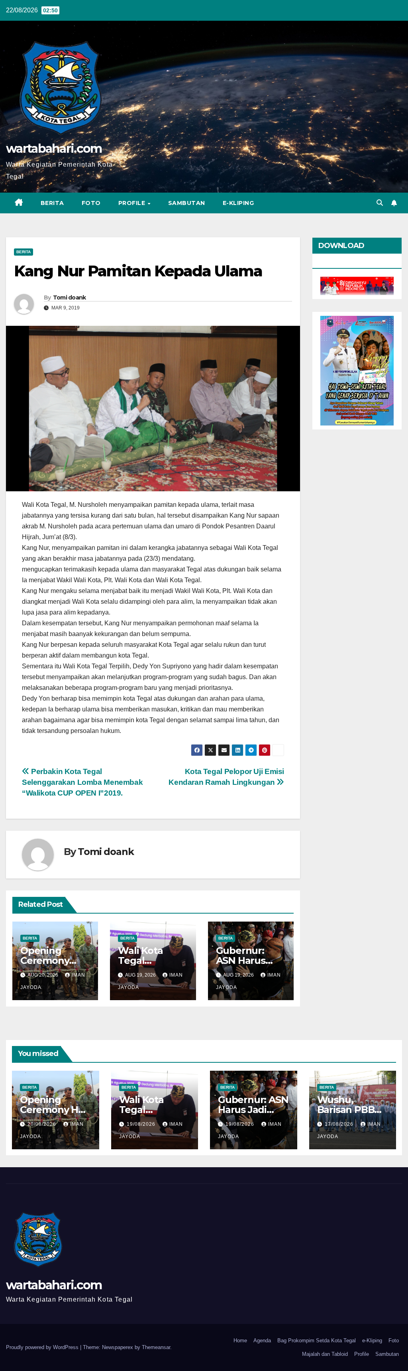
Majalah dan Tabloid (325, 1354)
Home (240, 1340)
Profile (132, 203)
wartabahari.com (54, 148)
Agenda (262, 1340)
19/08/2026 (142, 1124)
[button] (380, 202)
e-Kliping (372, 1340)
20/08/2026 (42, 1124)
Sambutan (186, 203)
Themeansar (156, 1347)
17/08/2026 (340, 1124)
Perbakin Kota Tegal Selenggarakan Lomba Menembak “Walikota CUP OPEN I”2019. (82, 782)
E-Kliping (238, 203)
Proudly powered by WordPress (43, 1347)
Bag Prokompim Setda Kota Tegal (316, 1340)
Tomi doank (69, 297)
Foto (91, 203)
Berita (52, 203)
